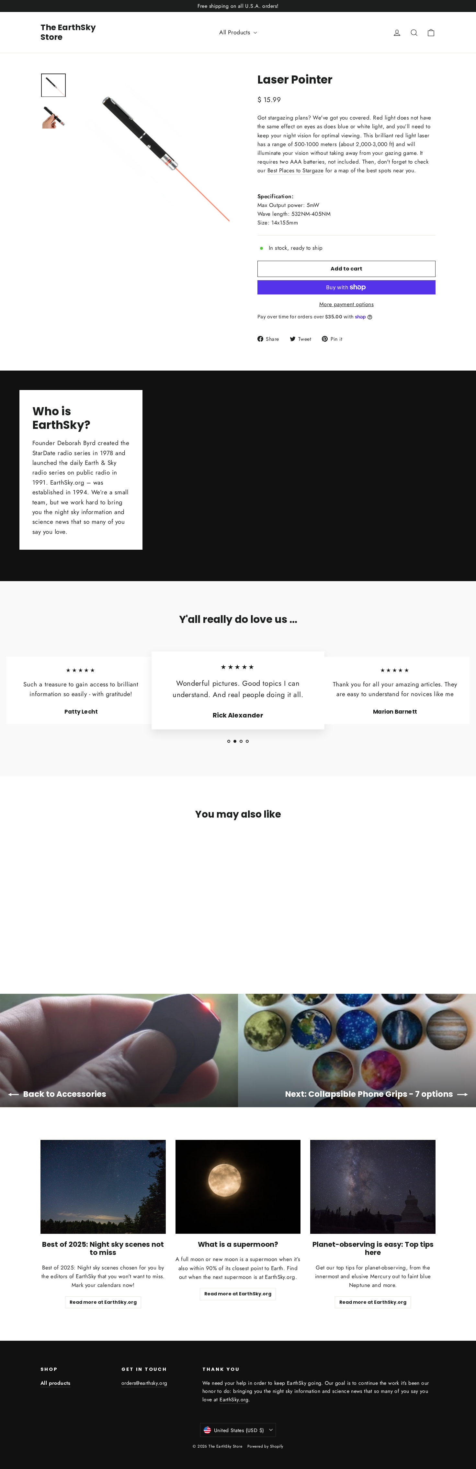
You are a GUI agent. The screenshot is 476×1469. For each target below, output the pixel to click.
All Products (235, 32)
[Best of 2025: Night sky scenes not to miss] (103, 1187)
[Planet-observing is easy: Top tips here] (373, 1187)
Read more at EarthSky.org (103, 1302)
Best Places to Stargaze (295, 170)
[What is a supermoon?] (238, 1187)
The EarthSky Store (68, 32)
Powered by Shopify (265, 1446)
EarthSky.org (234, 1399)
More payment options (346, 304)
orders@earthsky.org (144, 1383)
